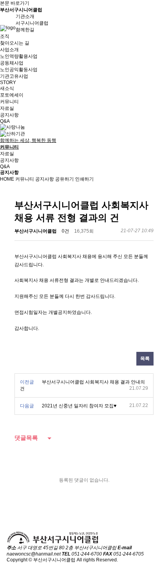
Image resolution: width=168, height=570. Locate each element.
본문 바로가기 (14, 3)
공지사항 (9, 115)
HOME (7, 179)
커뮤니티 (24, 179)
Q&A (5, 121)
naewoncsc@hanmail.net (34, 554)
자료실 (7, 108)
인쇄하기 (84, 179)
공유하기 (64, 179)
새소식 (7, 88)
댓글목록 (26, 437)
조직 (4, 36)
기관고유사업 (14, 76)
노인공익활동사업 (19, 69)
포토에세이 (11, 95)
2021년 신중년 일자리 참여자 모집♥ (79, 406)
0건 (65, 231)
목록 (145, 358)
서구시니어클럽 (32, 23)
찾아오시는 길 (14, 43)
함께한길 (25, 29)
